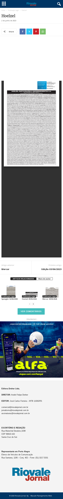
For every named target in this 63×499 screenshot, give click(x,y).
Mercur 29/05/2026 (49, 299)
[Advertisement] (31, 59)
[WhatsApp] (43, 31)
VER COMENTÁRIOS (31, 311)
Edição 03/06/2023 (51, 269)
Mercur (5, 269)
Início (3, 10)
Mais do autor (44, 279)
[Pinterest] (36, 31)
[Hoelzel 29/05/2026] (31, 290)
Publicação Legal (13, 10)
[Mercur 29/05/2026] (52, 290)
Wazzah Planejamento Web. (41, 496)
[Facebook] (22, 31)
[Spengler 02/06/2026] (11, 290)
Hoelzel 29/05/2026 (29, 299)
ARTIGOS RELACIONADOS (23, 279)
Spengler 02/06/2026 (9, 299)
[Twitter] (29, 31)
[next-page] (33, 303)
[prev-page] (29, 303)
